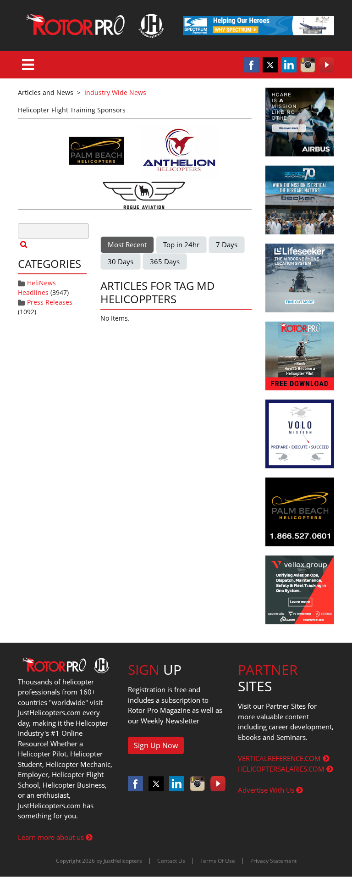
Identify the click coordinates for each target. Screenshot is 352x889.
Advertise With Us (267, 790)
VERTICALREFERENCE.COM (280, 758)
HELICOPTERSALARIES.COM (282, 768)
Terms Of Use (217, 861)
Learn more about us (52, 837)
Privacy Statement (273, 861)
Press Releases (49, 302)
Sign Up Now (156, 745)
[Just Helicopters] (93, 25)
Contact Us (171, 861)
